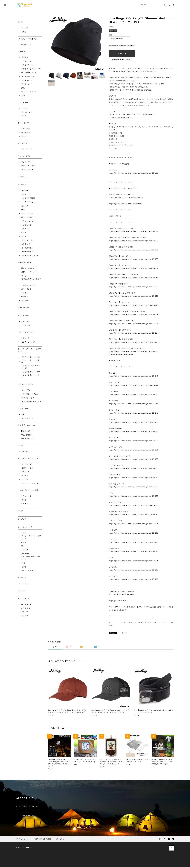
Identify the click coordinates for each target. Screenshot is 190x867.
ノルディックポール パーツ (30, 361)
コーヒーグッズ (27, 213)
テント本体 (25, 129)
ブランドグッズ (27, 571)
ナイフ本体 (25, 321)
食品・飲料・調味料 (25, 262)
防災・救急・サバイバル (26, 425)
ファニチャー (23, 102)
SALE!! (20, 22)
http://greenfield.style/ (118, 601)
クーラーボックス (28, 252)
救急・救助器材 (26, 435)
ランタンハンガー (28, 166)
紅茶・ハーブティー (28, 272)
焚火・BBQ (22, 51)
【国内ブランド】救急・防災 (28, 39)
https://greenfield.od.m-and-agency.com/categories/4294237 (133, 287)
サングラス (22, 519)
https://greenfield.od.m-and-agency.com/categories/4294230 (133, 250)
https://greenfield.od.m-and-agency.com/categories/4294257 (133, 478)
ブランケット (26, 496)
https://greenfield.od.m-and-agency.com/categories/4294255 (133, 459)
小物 (23, 96)
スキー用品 (25, 390)
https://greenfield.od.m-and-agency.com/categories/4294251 (133, 551)
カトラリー (25, 206)
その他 (23, 32)
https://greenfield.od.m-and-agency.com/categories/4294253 (133, 450)
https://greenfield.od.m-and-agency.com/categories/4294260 (133, 505)
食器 (23, 210)
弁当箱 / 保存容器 (28, 198)
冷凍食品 (24, 300)
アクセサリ (25, 554)
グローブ (24, 612)
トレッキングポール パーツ (30, 376)
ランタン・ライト (24, 156)
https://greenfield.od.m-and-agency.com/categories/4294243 (133, 376)
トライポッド (26, 61)
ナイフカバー (26, 325)
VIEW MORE (27, 816)
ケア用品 (24, 476)
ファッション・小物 (25, 527)
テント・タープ (23, 123)
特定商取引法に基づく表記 (42, 839)
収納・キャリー (23, 307)
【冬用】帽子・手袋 (27, 398)
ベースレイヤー (27, 464)
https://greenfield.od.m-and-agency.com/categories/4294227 (133, 351)
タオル (23, 500)
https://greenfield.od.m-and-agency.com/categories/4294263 (133, 570)
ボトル (23, 194)
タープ (23, 136)
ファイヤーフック (28, 76)
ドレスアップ (26, 149)
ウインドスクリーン (29, 92)
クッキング (22, 185)
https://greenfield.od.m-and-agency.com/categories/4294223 (133, 324)
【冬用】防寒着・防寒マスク (31, 402)
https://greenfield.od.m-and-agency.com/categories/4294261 (133, 561)
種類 (110, 35)
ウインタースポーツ (25, 384)
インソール (25, 472)
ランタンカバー (27, 169)
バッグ (20, 511)
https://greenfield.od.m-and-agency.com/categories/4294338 (133, 173)
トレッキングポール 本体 (30, 372)
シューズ (24, 550)
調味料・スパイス (27, 268)
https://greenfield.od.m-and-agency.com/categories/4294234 (133, 278)
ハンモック (22, 177)
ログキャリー (26, 80)
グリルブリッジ (27, 65)
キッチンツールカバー (29, 255)
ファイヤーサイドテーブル (31, 69)
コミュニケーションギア (30, 483)
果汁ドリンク (26, 289)
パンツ (23, 542)
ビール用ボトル (27, 248)
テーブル (24, 108)
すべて (55, 647)
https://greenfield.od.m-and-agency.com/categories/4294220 (133, 305)
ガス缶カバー (26, 244)
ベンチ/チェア (26, 112)
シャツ (23, 533)
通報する (124, 633)
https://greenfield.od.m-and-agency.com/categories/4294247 (133, 413)
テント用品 (25, 132)
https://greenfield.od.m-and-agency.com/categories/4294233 (133, 259)
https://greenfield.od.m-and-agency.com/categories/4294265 (133, 533)
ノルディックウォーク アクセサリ (30, 367)
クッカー (24, 190)
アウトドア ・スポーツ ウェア (29, 458)
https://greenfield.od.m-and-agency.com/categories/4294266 (133, 579)
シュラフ (24, 504)
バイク (20, 446)
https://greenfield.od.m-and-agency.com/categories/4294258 (133, 487)
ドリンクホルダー (28, 221)
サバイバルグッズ (28, 439)
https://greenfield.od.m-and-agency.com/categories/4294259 (133, 496)
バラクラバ (25, 608)
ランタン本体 (26, 162)
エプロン (24, 479)
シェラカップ (26, 225)
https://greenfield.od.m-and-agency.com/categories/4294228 (133, 231)
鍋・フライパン (26, 217)
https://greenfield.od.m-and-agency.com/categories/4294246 (133, 404)
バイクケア (25, 451)
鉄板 (23, 88)
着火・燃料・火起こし (29, 73)
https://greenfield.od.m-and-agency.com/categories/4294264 (133, 524)
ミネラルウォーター (29, 285)
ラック (23, 116)
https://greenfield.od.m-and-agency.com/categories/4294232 (133, 268)
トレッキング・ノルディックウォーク (29, 350)
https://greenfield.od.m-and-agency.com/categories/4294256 (133, 468)
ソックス (24, 616)
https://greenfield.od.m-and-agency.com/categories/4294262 (133, 515)
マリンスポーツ (24, 409)
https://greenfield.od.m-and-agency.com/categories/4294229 (133, 241)
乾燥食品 (24, 297)
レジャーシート (27, 338)
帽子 (23, 546)
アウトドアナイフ (24, 316)
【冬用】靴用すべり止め (29, 394)
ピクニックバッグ (28, 342)
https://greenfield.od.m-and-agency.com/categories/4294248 (133, 542)
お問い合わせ (60, 839)
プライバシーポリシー (22, 839)
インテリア (22, 577)
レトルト (24, 293)
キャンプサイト (24, 143)
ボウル (23, 236)
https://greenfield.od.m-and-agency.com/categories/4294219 (133, 296)
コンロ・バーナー (27, 240)
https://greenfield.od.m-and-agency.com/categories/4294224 (133, 333)
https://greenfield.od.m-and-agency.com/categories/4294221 (133, 315)
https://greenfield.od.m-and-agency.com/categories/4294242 (133, 395)
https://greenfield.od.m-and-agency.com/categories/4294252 (133, 441)
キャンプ (24, 28)
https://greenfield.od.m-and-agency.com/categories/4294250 (133, 431)
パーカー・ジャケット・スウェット (31, 537)
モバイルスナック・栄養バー (31, 280)
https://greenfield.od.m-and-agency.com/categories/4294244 (133, 385)
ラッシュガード (27, 418)
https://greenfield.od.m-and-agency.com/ (125, 204)
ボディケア (22, 590)
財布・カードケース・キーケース (30, 558)
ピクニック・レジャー (26, 332)
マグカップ (25, 229)
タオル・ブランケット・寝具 (28, 490)
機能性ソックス (27, 468)
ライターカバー (27, 84)
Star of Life (26, 45)
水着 (23, 414)
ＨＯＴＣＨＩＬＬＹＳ (26, 598)
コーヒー (24, 276)
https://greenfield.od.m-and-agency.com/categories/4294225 (133, 342)
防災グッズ (25, 431)
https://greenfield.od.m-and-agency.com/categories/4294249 (133, 422)
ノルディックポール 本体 (30, 357)
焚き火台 (24, 57)
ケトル (23, 232)
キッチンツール (27, 202)
